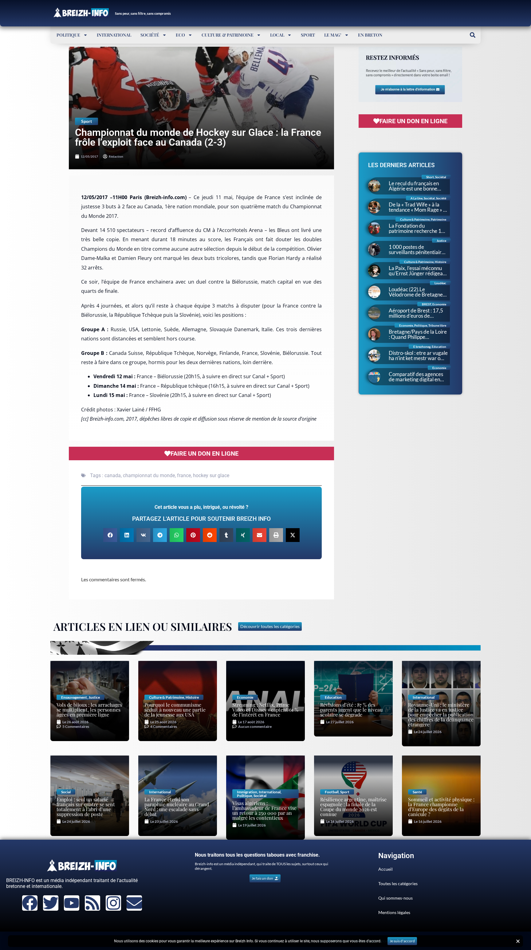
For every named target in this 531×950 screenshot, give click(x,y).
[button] (472, 35)
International (114, 35)
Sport (308, 35)
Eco (180, 35)
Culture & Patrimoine (228, 35)
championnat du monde (149, 475)
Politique (68, 35)
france (184, 475)
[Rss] (92, 903)
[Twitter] (50, 903)
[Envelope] (134, 903)
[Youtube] (71, 903)
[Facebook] (29, 903)
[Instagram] (113, 903)
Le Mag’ (332, 35)
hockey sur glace (211, 475)
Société (149, 35)
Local (277, 35)
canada (112, 475)
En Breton (370, 35)
